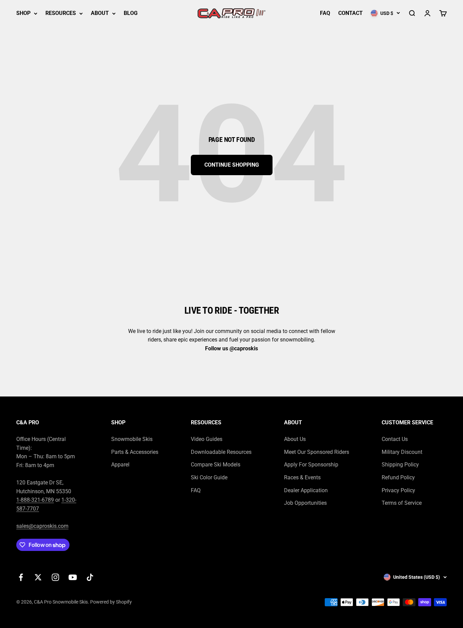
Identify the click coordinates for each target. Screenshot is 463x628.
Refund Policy (398, 477)
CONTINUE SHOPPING (231, 165)
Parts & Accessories (134, 452)
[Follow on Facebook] (20, 577)
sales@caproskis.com (42, 526)
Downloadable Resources (221, 452)
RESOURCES (60, 13)
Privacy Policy (398, 490)
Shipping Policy (400, 464)
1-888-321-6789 (35, 500)
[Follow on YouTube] (72, 577)
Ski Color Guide (209, 477)
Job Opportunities (305, 503)
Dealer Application (306, 490)
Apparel (120, 464)
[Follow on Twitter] (38, 577)
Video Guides (206, 439)
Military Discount (402, 452)
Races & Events (302, 477)
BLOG (131, 13)
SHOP (23, 13)
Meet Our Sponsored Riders (316, 452)
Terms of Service (402, 503)
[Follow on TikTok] (90, 577)
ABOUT (100, 13)
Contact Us (395, 439)
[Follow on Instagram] (55, 577)
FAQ (325, 13)
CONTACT (350, 13)
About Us (295, 439)
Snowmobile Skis (132, 439)
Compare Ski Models (215, 464)
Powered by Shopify (111, 602)
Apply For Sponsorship (311, 464)
